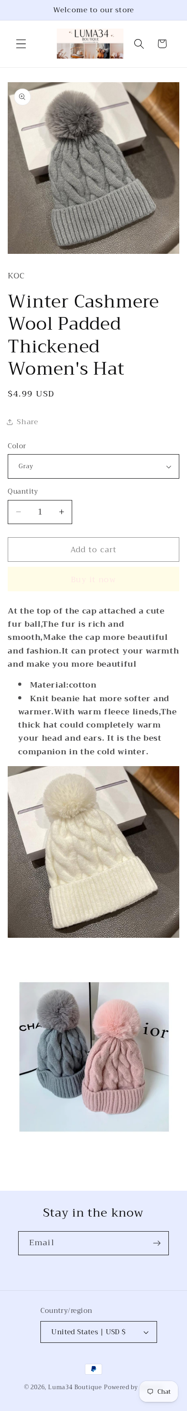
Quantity (23, 491)
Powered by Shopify (133, 1387)
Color (17, 446)
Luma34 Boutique (76, 1387)
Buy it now (93, 579)
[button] (21, 43)
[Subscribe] (156, 1243)
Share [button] (27, 422)
